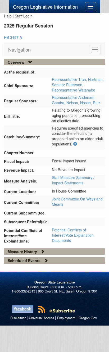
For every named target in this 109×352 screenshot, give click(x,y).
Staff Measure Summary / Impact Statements (73, 180)
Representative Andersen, (74, 97)
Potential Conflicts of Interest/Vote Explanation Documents (73, 235)
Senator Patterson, (67, 84)
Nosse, (86, 102)
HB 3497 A (13, 37)
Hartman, (96, 79)
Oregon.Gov (88, 318)
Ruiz (96, 102)
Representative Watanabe (73, 90)
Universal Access (41, 318)
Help (8, 16)
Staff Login (24, 16)
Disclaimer (18, 318)
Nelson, (73, 102)
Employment (66, 318)
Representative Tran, (70, 79)
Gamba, (59, 102)
